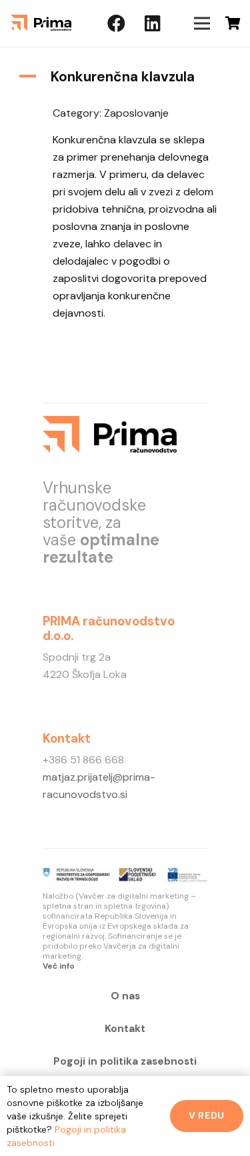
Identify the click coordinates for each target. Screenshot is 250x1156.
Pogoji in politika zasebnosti (125, 1061)
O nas (125, 996)
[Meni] (202, 23)
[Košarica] (233, 23)
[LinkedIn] (153, 23)
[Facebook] (117, 23)
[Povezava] (41, 23)
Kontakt (125, 1028)
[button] (125, 77)
